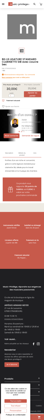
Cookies (39, 406)
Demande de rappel (30, 135)
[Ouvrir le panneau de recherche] (34, 4)
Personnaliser (15, 411)
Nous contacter (11, 135)
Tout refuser (16, 406)
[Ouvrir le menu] (3, 4)
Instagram (38, 343)
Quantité (11, 93)
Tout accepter (15, 401)
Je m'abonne (11, 364)
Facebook (33, 343)
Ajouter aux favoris (10, 106)
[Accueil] (18, 4)
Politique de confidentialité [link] (15, 415)
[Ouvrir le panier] (41, 4)
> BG (3, 71)
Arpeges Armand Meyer (13, 319)
